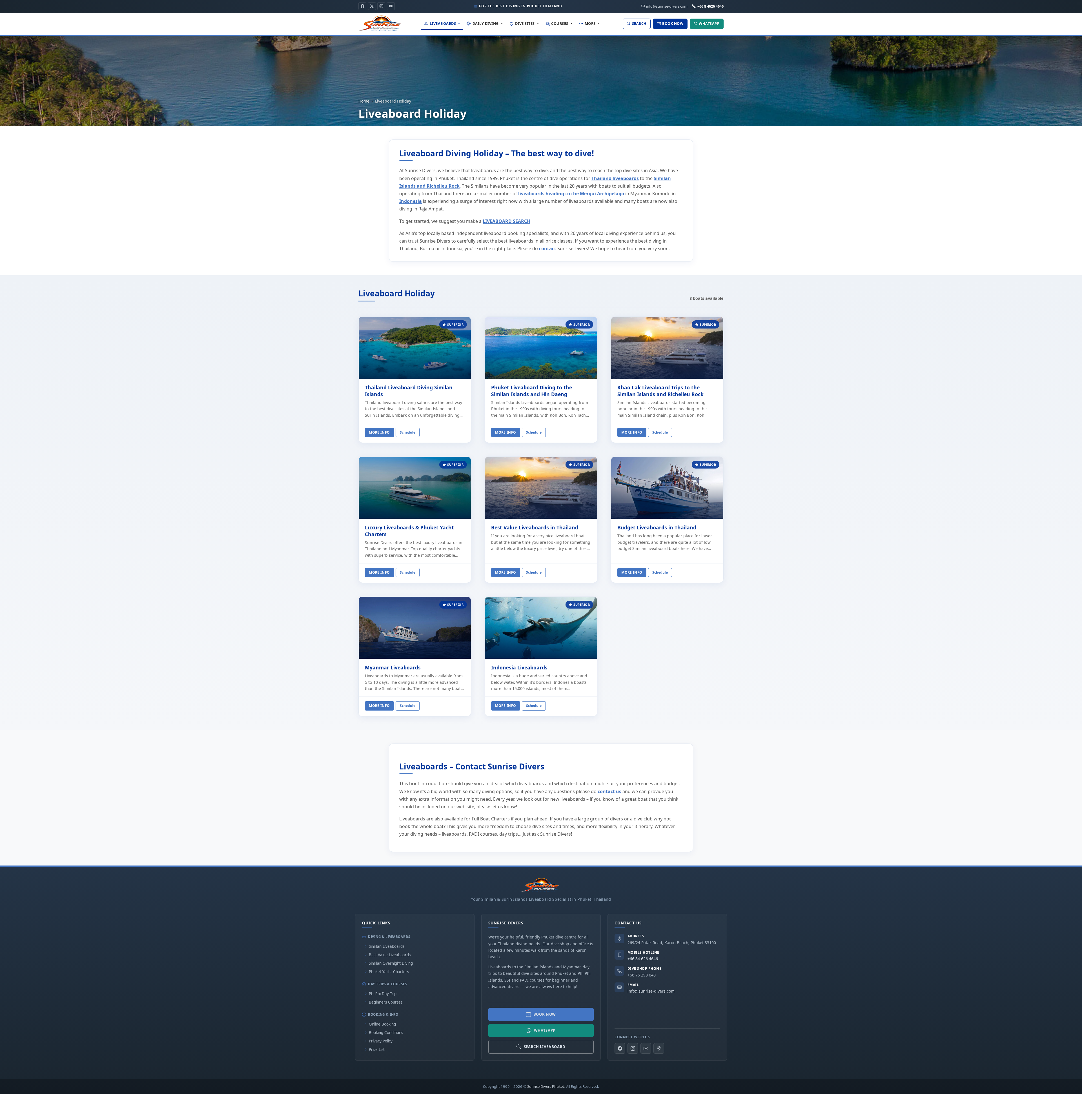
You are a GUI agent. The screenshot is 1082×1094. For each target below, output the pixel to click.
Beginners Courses (385, 1002)
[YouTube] (391, 6)
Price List (377, 1049)
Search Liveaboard (545, 1046)
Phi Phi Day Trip (382, 993)
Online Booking (382, 1024)
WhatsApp (544, 1030)
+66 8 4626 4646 (710, 6)
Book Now (544, 1014)
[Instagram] (381, 6)
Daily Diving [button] (486, 23)
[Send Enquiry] (645, 1048)
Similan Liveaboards (386, 946)
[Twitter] (372, 6)
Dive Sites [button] (525, 23)
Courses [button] (559, 23)
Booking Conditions (386, 1032)
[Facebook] (362, 6)
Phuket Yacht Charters (389, 971)
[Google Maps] (658, 1048)
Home (363, 101)
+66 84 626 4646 (643, 958)
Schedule (407, 432)
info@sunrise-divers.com (651, 991)
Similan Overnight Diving (391, 963)
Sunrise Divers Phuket (545, 1086)
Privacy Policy (381, 1041)
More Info (379, 432)
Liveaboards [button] (443, 23)
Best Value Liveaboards (390, 954)
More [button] (590, 23)
